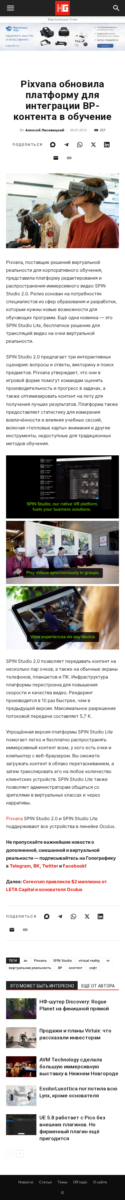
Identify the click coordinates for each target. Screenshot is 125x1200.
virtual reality (89, 960)
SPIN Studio (62, 960)
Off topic (80, 1182)
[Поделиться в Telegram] (66, 144)
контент (76, 967)
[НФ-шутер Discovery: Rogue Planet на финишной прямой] (21, 1008)
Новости (25, 1182)
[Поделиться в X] (93, 144)
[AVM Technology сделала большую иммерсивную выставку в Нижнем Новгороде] (21, 1066)
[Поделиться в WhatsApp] (80, 144)
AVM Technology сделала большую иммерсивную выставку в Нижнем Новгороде (78, 1066)
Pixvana (14, 818)
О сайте (100, 1182)
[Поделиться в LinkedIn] (107, 144)
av (25, 960)
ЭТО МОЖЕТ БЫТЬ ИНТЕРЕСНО (42, 985)
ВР (60, 967)
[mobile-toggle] (10, 8)
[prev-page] (10, 1153)
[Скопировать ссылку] (69, 158)
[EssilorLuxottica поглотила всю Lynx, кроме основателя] (21, 1095)
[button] (116, 8)
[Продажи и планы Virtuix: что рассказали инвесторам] (21, 1037)
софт (93, 967)
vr (108, 960)
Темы (62, 1182)
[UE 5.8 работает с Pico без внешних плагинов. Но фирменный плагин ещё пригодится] (21, 1124)
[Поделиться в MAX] (53, 144)
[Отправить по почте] (56, 158)
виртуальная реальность (30, 967)
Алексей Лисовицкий (44, 130)
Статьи (45, 1182)
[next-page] (19, 1153)
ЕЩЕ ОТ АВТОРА (98, 985)
